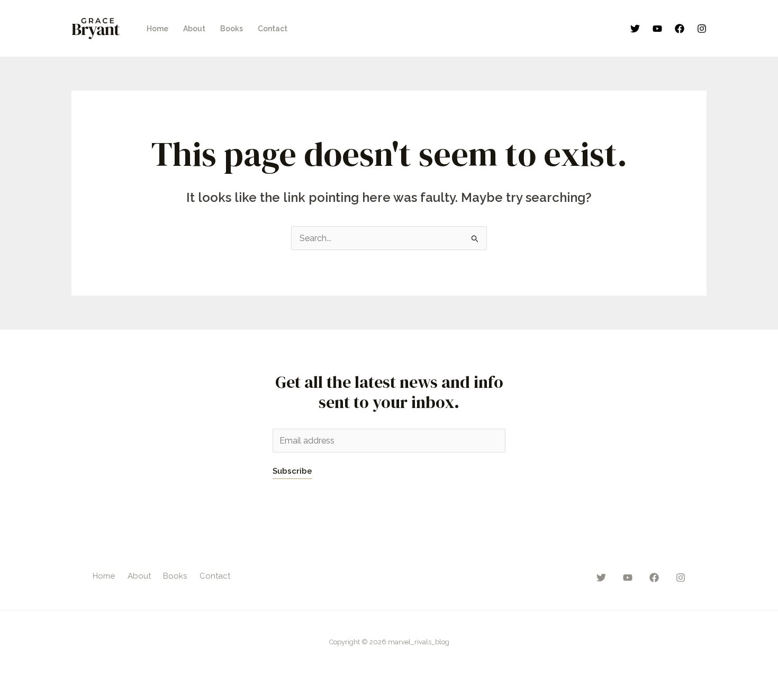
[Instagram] (702, 28)
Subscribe (292, 471)
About (194, 28)
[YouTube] (657, 28)
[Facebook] (679, 28)
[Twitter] (635, 28)
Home (157, 28)
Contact (272, 28)
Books (231, 28)
